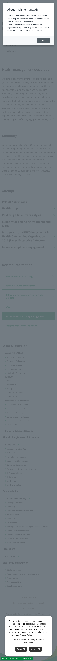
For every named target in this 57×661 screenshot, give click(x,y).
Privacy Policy (25, 635)
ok (43, 40)
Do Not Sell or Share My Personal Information (16, 658)
